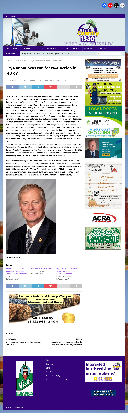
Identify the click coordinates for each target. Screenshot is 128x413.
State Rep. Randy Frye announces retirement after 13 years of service (16, 271)
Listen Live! (88, 49)
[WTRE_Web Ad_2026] (103, 125)
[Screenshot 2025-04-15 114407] (103, 248)
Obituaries (76, 49)
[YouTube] (110, 5)
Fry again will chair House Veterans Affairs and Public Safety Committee (67, 271)
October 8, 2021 (16, 80)
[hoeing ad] (103, 80)
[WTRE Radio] (64, 45)
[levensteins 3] (44, 323)
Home (7, 49)
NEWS (15, 49)
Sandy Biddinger (32, 80)
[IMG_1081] (103, 104)
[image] (103, 208)
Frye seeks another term (41, 269)
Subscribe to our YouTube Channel (59, 380)
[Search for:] (109, 53)
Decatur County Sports (46, 49)
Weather (65, 49)
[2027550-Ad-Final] (103, 156)
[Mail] (122, 5)
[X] (116, 5)
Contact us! (101, 49)
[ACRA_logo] (103, 221)
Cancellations (51, 372)
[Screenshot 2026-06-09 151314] (103, 136)
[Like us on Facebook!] (104, 5)
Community (27, 49)
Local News (47, 80)
